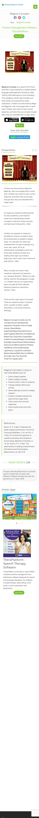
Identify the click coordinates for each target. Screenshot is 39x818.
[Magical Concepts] (19, 62)
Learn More (19, 36)
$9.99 (20, 125)
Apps (12, 22)
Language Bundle (20, 137)
